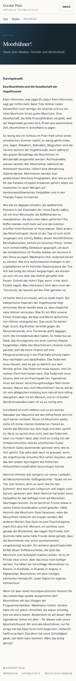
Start (5, 18)
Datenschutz (31, 673)
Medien (16, 18)
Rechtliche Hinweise (58, 673)
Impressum (10, 673)
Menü (67, 6)
